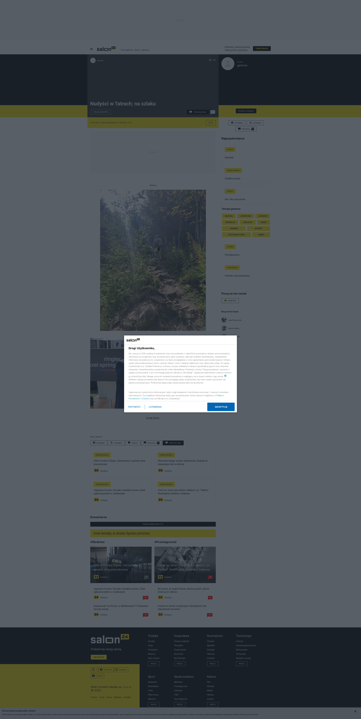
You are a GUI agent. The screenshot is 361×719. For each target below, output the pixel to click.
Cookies (145, 398)
